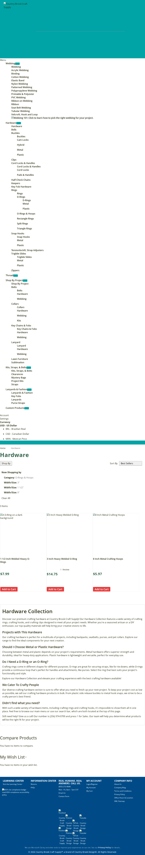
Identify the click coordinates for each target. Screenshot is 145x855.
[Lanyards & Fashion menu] (29, 389)
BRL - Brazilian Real (16, 428)
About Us (117, 784)
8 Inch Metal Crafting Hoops (108, 558)
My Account (91, 787)
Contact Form (64, 796)
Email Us (62, 793)
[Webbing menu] (17, 64)
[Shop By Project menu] (25, 280)
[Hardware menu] (18, 123)
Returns (34, 784)
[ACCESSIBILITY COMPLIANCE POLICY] (16, 795)
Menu (3, 60)
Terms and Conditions (123, 791)
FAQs (33, 787)
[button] (20, 589)
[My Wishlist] (132, 29)
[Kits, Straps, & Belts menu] (28, 368)
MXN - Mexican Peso (16, 438)
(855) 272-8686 (65, 786)
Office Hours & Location (123, 798)
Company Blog (120, 787)
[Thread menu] (15, 275)
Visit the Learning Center (12, 784)
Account (4, 415)
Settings (4, 418)
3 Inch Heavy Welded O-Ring (62, 558)
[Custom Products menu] (26, 408)
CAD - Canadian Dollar (17, 433)
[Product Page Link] (17, 555)
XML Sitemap (119, 801)
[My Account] (127, 29)
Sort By (114, 463)
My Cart (89, 791)
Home (3, 448)
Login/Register (92, 784)
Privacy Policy (119, 794)
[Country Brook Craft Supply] (16, 29)
